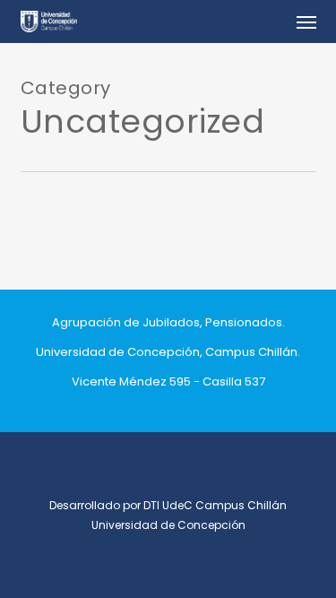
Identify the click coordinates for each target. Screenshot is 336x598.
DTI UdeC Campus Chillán (215, 505)
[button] (306, 21)
